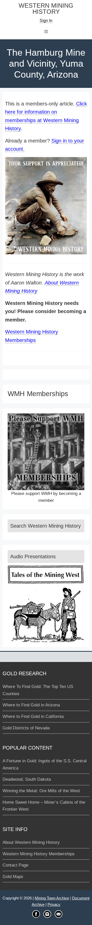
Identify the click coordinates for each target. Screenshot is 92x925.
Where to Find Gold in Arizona (31, 705)
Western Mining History (46, 9)
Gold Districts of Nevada (26, 728)
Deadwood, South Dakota (27, 779)
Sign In (46, 20)
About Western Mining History (31, 842)
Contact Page (15, 865)
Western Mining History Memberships (39, 853)
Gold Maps (13, 876)
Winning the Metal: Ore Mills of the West (41, 790)
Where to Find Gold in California (33, 716)
